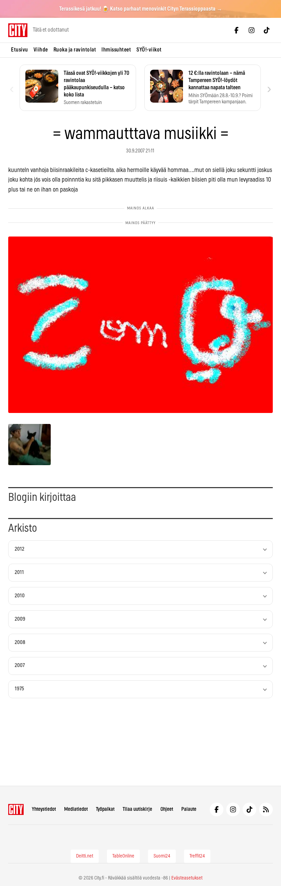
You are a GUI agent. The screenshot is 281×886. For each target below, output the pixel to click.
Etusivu (19, 50)
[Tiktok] (266, 30)
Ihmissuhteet (116, 50)
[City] (16, 809)
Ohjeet (166, 809)
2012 (19, 549)
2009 (20, 619)
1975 (19, 688)
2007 (20, 665)
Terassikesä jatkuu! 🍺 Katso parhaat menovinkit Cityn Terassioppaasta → (140, 9)
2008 (20, 642)
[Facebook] (236, 30)
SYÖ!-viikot (149, 50)
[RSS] (266, 809)
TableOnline (123, 856)
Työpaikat (105, 809)
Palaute (188, 809)
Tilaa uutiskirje (137, 809)
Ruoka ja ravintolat (74, 50)
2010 (20, 595)
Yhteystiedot (44, 809)
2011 (19, 572)
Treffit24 (197, 856)
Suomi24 (162, 856)
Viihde (41, 50)
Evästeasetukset (187, 878)
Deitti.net (84, 856)
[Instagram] (251, 30)
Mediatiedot (76, 809)
